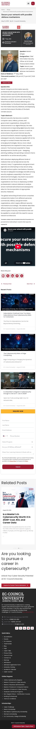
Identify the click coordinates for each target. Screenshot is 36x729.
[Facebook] (3, 276)
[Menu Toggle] (28, 3)
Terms (26, 461)
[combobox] (5, 436)
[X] (8, 276)
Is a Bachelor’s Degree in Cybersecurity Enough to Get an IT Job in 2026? (17, 393)
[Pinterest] (17, 276)
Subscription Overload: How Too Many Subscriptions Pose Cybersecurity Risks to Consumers (17, 315)
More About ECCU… (28, 612)
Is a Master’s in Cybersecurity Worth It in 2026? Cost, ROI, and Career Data (16, 518)
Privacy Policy (13, 461)
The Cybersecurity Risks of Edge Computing (14, 354)
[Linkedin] (12, 276)
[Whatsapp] (22, 276)
